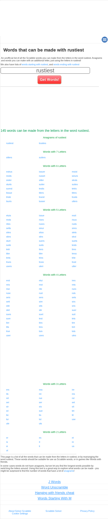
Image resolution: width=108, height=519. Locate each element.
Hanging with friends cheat (54, 493)
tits (7, 327)
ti (39, 446)
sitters (9, 157)
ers (7, 390)
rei (40, 394)
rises (41, 220)
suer (74, 310)
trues (8, 262)
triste (8, 197)
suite (8, 245)
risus (74, 220)
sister (9, 180)
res (73, 394)
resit (74, 215)
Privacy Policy (87, 511)
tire (73, 323)
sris (73, 306)
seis (8, 297)
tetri (8, 249)
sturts (9, 184)
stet (8, 310)
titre (41, 253)
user (8, 335)
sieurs (75, 176)
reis (8, 285)
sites (8, 232)
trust (74, 262)
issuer (42, 172)
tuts (73, 331)
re (73, 442)
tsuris (9, 201)
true (8, 331)
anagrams (69, 471)
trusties (42, 143)
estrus (9, 172)
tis (40, 415)
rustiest (9, 143)
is (7, 442)
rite (40, 289)
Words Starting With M (54, 498)
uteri (41, 266)
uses (41, 335)
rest (41, 285)
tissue (9, 193)
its (7, 394)
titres (74, 193)
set (73, 402)
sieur (41, 228)
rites (8, 224)
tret (73, 327)
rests (8, 220)
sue (41, 411)
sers (41, 297)
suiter (41, 184)
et (73, 438)
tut (40, 419)
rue (40, 398)
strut (74, 236)
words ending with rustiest (66, 64)
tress (74, 253)
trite (74, 258)
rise (8, 289)
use (74, 419)
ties (40, 323)
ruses (41, 224)
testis (41, 188)
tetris (74, 188)
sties (8, 236)
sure (8, 318)
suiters (42, 157)
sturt (8, 241)
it (39, 442)
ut (7, 450)
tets (73, 318)
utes (74, 335)
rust (41, 293)
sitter (41, 180)
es (40, 438)
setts (8, 228)
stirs (41, 236)
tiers (41, 249)
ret (7, 398)
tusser (42, 201)
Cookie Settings (20, 513)
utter (74, 266)
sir (7, 406)
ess (40, 390)
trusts (74, 197)
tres (41, 327)
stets (74, 232)
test (40, 318)
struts (74, 180)
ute (7, 423)
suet (41, 314)
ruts (74, 293)
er (7, 438)
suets (74, 241)
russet (42, 176)
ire (73, 390)
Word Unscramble (54, 487)
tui (7, 419)
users (9, 266)
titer (8, 253)
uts (40, 423)
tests (74, 245)
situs (41, 232)
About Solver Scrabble (20, 511)
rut (73, 398)
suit (73, 314)
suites (75, 184)
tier (7, 323)
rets (74, 285)
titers (41, 193)
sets (74, 297)
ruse (8, 293)
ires (74, 280)
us (73, 446)
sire (41, 301)
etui (41, 280)
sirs (73, 301)
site (8, 306)
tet (73, 411)
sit (73, 406)
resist (74, 172)
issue (41, 215)
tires (74, 249)
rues (74, 289)
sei (7, 402)
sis (40, 406)
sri (7, 411)
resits (9, 176)
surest (9, 188)
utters (74, 201)
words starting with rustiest (35, 64)
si (7, 446)
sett (8, 301)
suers (41, 241)
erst (8, 280)
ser (40, 402)
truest (41, 197)
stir (40, 310)
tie (7, 415)
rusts (74, 224)
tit (73, 415)
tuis (40, 331)
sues (8, 314)
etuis (8, 215)
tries (41, 258)
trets (8, 258)
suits (41, 245)
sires (74, 228)
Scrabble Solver (54, 511)
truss (41, 262)
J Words (54, 482)
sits (40, 306)
